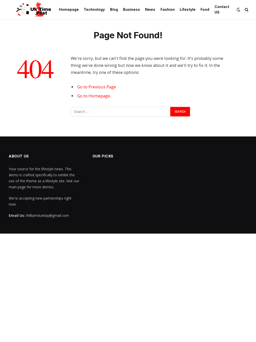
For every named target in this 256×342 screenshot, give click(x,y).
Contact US (221, 9)
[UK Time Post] (31, 9)
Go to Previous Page (96, 87)
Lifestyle (188, 9)
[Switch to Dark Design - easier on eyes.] (239, 10)
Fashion (167, 9)
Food (204, 9)
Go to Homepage (93, 96)
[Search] (246, 9)
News (150, 9)
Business (131, 9)
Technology (94, 9)
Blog (114, 9)
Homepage (69, 9)
